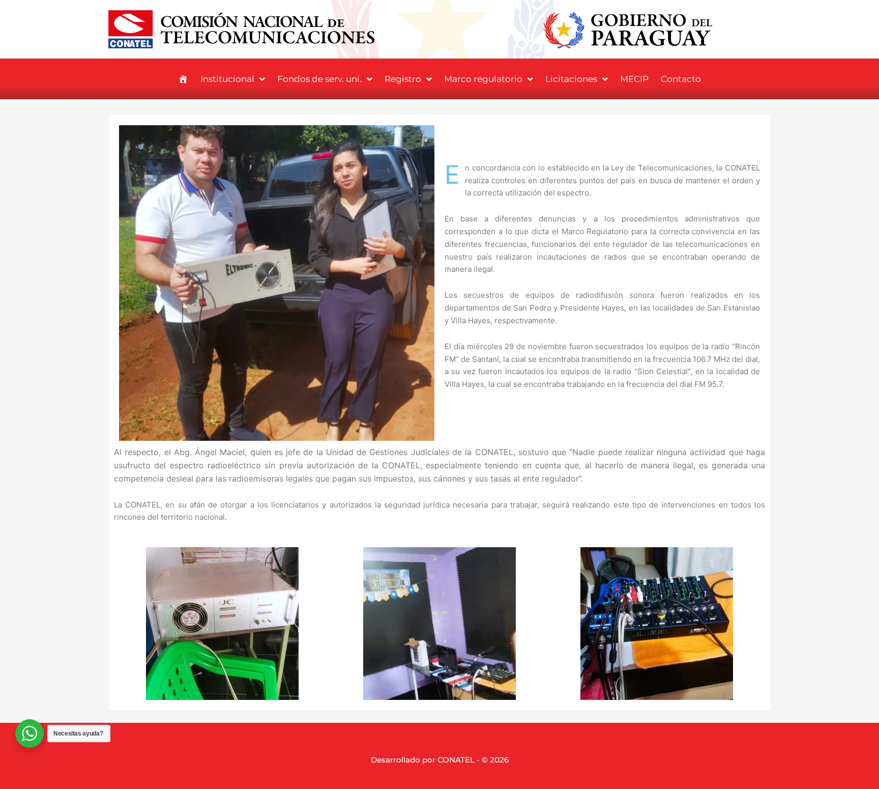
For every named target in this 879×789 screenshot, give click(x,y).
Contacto (681, 79)
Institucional (227, 79)
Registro (403, 79)
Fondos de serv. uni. (319, 79)
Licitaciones (571, 79)
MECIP (634, 79)
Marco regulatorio (483, 79)
